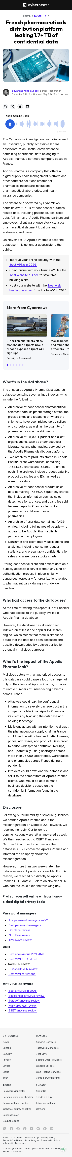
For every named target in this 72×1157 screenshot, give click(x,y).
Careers (40, 1108)
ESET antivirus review (23, 1010)
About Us (41, 1091)
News (6, 1042)
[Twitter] (5, 1129)
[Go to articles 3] (13, 365)
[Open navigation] (6, 5)
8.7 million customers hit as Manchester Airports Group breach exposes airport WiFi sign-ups (25, 347)
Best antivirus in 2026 (22, 990)
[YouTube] (38, 1129)
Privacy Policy (48, 1137)
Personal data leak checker (18, 1097)
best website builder (24, 275)
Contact (18, 1137)
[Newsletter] (52, 1129)
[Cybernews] (36, 5)
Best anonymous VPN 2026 (26, 954)
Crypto (6, 1065)
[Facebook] (11, 1129)
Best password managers (25, 925)
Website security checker (17, 1108)
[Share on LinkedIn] (27, 106)
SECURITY (40, 15)
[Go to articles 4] (16, 365)
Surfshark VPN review (23, 969)
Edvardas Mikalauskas (25, 90)
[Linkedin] (31, 1129)
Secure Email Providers (49, 1059)
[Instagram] (18, 1129)
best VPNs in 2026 (23, 264)
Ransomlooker (11, 1115)
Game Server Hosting (48, 1077)
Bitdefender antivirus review (26, 995)
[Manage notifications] (63, 1149)
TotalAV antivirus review (24, 1000)
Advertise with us (45, 1103)
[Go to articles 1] (7, 365)
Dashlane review (19, 930)
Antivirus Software (46, 1042)
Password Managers (47, 1047)
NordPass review (19, 935)
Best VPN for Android (23, 959)
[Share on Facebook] (20, 106)
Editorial (7, 1047)
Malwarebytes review (22, 1005)
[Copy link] (5, 106)
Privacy (7, 1059)
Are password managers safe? (28, 920)
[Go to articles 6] (22, 365)
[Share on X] (12, 106)
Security (11, 358)
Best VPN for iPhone (22, 974)
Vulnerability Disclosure (14, 1143)
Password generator (14, 1091)
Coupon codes (11, 1120)
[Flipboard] (45, 1129)
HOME (27, 15)
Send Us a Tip (44, 1097)
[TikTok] (25, 1129)
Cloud (6, 1071)
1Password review (20, 940)
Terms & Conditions (12, 1140)
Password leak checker (16, 1103)
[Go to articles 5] (19, 365)
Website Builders (45, 1065)
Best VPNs (42, 1053)
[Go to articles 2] (10, 365)
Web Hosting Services (48, 1071)
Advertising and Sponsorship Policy (42, 1140)
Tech (5, 1077)
